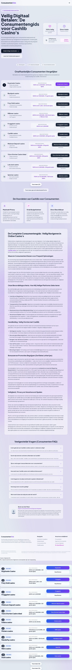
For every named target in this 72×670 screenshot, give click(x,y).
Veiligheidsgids (40, 541)
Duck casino (6, 657)
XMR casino (58, 629)
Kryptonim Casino (62, 84)
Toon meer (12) (36, 663)
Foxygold (57, 579)
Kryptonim (58, 567)
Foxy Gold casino (63, 104)
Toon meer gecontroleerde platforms (36, 190)
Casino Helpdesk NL (5, 558)
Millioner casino (63, 114)
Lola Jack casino (63, 165)
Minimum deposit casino (58, 603)
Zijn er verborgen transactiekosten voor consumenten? (36, 463)
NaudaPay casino (8, 640)
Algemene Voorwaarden (60, 541)
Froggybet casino (62, 124)
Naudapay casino (57, 638)
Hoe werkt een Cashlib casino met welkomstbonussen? (36, 471)
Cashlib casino (63, 134)
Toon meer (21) (36, 184)
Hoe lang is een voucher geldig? (36, 487)
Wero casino (6, 649)
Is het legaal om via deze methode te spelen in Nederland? (36, 479)
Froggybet (58, 591)
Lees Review (62, 86)
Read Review (58, 572)
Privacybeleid (58, 539)
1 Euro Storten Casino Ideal (60, 155)
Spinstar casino (63, 176)
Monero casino (7, 631)
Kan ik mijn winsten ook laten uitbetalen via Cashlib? (36, 456)
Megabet (44, 514)
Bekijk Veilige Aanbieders (10, 51)
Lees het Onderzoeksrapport (11, 56)
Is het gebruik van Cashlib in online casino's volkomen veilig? (36, 448)
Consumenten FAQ (41, 543)
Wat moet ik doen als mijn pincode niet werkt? (36, 494)
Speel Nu (58, 647)
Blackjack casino (63, 94)
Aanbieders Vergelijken (42, 539)
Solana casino (6, 622)
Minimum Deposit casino (61, 144)
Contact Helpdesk (59, 543)
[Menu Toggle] (69, 2)
